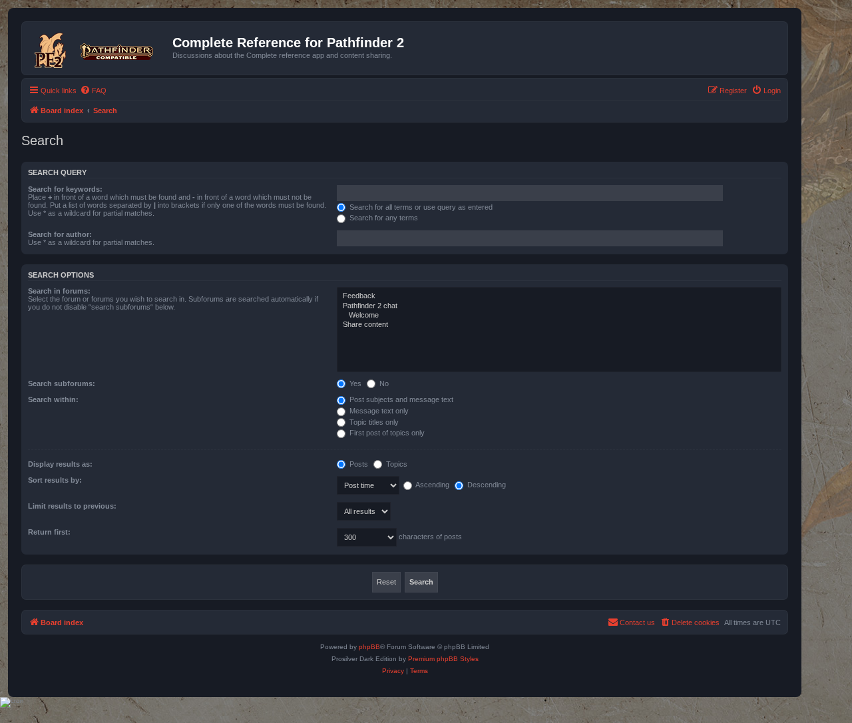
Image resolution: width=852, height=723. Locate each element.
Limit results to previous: (72, 506)
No (383, 383)
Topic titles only (373, 422)
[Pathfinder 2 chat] (559, 306)
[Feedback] (559, 296)
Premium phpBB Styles (443, 658)
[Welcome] (559, 315)
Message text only (378, 411)
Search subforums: (61, 383)
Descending (485, 485)
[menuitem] (93, 91)
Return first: (49, 532)
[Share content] (559, 325)
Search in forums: (59, 291)
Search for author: (60, 234)
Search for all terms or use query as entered (420, 207)
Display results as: (60, 464)
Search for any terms (382, 218)
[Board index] (98, 48)
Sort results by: (55, 480)
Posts (357, 464)
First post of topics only (386, 433)
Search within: (53, 399)
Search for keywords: (65, 189)
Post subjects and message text (400, 399)
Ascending (431, 485)
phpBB (369, 646)
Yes (354, 383)
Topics (395, 464)
